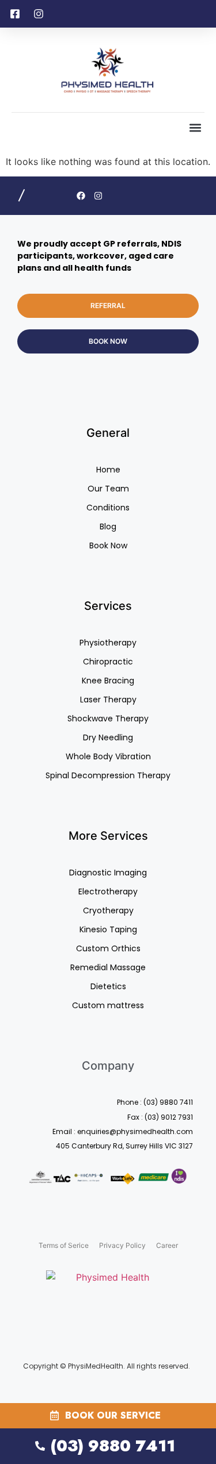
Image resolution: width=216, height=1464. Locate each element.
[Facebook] (81, 195)
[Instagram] (98, 195)
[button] (194, 127)
